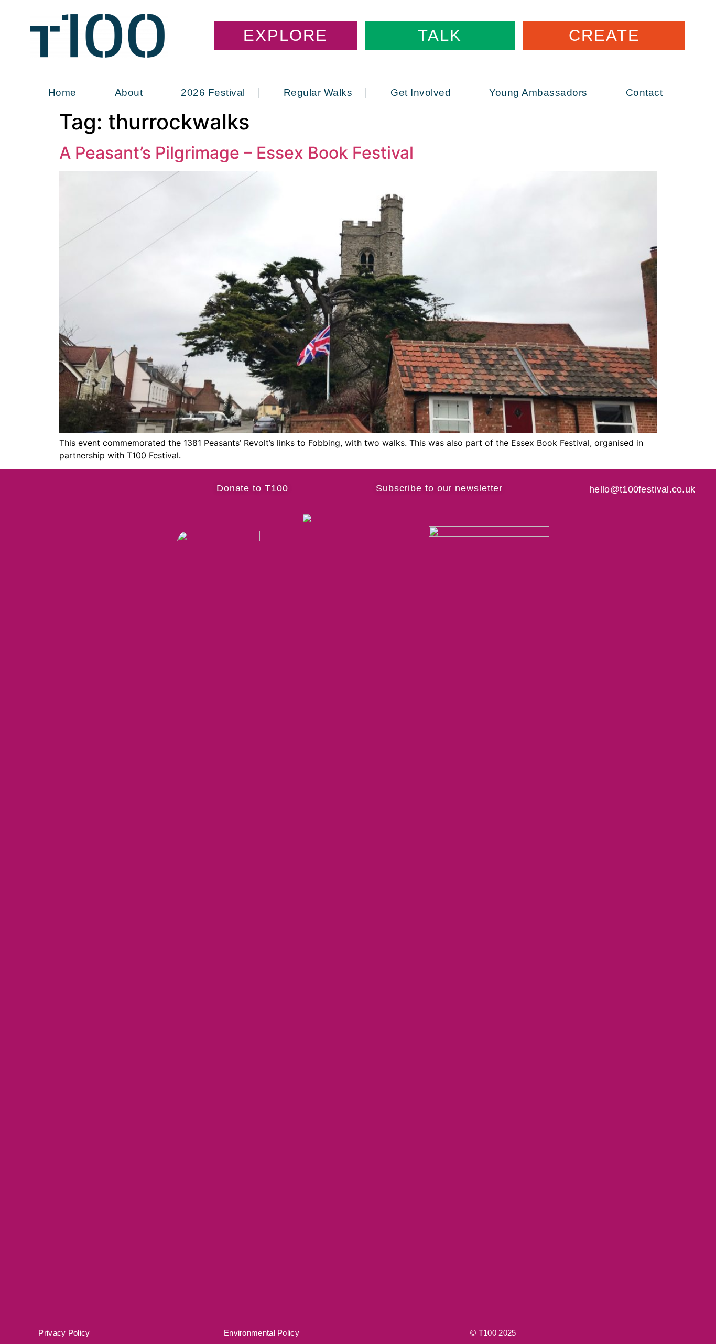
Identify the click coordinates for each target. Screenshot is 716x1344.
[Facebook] (52, 488)
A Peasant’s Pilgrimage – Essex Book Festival (236, 153)
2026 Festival (213, 93)
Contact (644, 93)
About (129, 93)
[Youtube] (127, 488)
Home (62, 93)
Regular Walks (318, 93)
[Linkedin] (102, 488)
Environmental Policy (261, 1332)
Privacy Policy (64, 1332)
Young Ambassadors (538, 93)
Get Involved (420, 93)
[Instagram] (77, 488)
